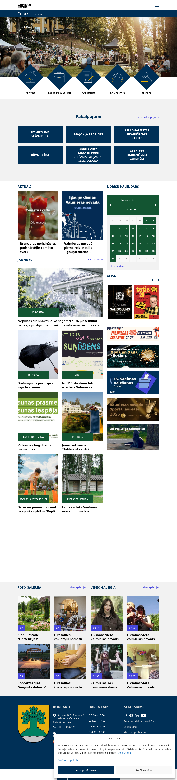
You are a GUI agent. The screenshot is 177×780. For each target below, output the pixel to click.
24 (113, 251)
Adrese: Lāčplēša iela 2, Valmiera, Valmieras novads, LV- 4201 (69, 718)
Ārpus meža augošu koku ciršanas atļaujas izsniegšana (88, 155)
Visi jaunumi (95, 259)
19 (126, 243)
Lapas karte (130, 726)
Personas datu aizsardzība (139, 721)
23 (153, 243)
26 (126, 251)
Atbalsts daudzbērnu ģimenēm (137, 155)
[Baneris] (133, 332)
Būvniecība (40, 155)
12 (126, 235)
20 (133, 243)
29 (146, 251)
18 (119, 243)
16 (153, 235)
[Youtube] (144, 715)
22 (146, 243)
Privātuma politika (68, 760)
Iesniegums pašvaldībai (40, 134)
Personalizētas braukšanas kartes (136, 134)
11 (119, 235)
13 (133, 235)
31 (113, 258)
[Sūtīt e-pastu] (55, 732)
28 (140, 251)
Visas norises (117, 266)
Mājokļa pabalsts (88, 134)
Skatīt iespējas (143, 770)
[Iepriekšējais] (158, 280)
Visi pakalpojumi (148, 117)
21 (140, 243)
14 (140, 235)
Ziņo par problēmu (135, 732)
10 (113, 235)
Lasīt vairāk (124, 752)
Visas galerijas (77, 587)
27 (133, 251)
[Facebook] (132, 715)
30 (153, 251)
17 (113, 243)
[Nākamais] (152, 280)
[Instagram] (127, 715)
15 (146, 235)
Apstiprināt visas (86, 770)
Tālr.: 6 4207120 (66, 727)
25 (119, 251)
